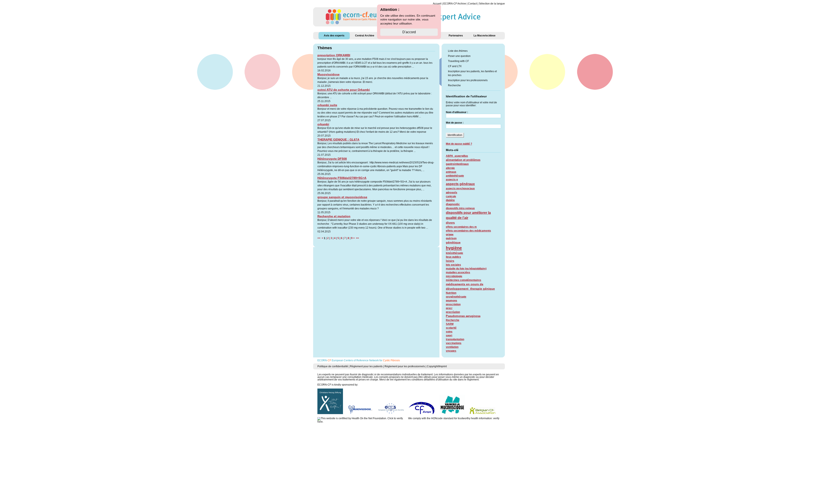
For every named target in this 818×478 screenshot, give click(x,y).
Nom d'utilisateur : (457, 112)
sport (449, 335)
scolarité (451, 327)
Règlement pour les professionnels (405, 366)
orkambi (323, 124)
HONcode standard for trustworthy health (454, 418)
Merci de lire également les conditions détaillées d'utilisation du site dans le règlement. (429, 379)
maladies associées (458, 272)
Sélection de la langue (492, 3)
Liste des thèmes (458, 50)
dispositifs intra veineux (460, 208)
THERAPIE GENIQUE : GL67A (338, 139)
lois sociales (453, 264)
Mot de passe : (455, 122)
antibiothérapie (455, 175)
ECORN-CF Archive (454, 3)
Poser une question (459, 56)
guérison (451, 238)
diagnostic (453, 204)
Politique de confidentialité (332, 366)
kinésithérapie (454, 253)
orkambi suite (327, 105)
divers (450, 222)
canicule (451, 196)
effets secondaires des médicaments (468, 230)
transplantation (455, 339)
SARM (450, 324)
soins (449, 331)
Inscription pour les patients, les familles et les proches (472, 73)
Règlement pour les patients (366, 366)
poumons (451, 300)
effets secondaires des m (461, 226)
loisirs (450, 260)
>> (357, 238)
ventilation (452, 347)
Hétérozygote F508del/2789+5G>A (341, 178)
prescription (453, 304)
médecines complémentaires (463, 280)
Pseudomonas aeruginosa (463, 316)
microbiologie (454, 276)
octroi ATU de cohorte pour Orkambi (343, 89)
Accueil (437, 3)
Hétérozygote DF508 (332, 158)
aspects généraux (460, 184)
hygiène (454, 248)
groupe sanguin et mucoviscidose (342, 197)
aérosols (451, 192)
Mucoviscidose (328, 74)
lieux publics (453, 256)
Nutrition (451, 292)
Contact (472, 3)
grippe (450, 234)
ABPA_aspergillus (457, 155)
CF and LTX (455, 66)
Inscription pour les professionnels (468, 80)
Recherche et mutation (333, 216)
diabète (450, 200)
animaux (451, 171)
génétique (453, 242)
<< (319, 238)
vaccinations (453, 343)
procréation (453, 312)
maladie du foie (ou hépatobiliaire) (466, 268)
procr (449, 308)
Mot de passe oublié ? (459, 143)
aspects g (452, 179)
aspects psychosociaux (460, 188)
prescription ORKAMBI (333, 55)
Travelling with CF (458, 61)
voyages (451, 350)
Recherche (454, 85)
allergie (450, 168)
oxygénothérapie (456, 296)
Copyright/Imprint (437, 366)
